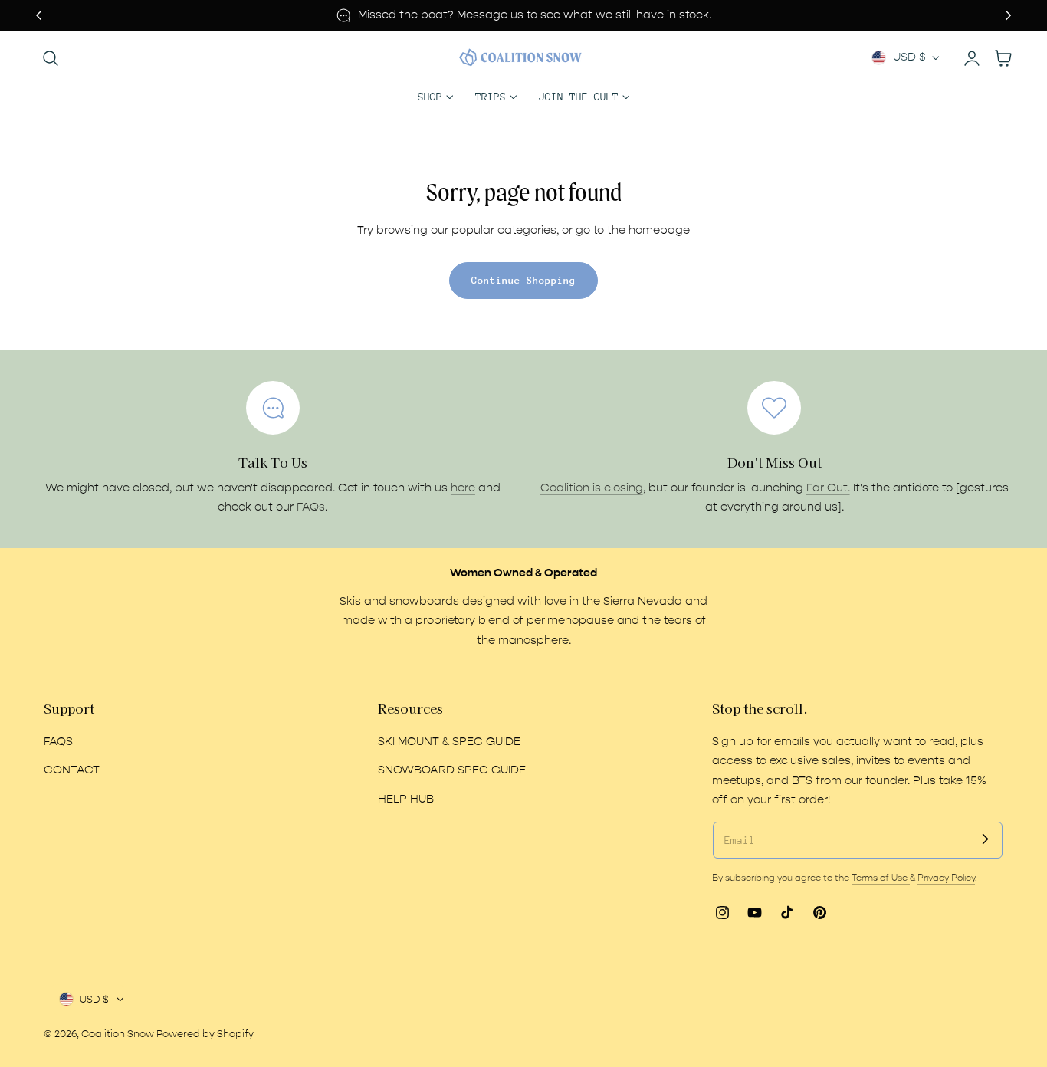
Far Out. (828, 487)
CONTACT (72, 769)
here (463, 487)
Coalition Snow (117, 1033)
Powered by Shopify (205, 1033)
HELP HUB (406, 799)
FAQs (311, 507)
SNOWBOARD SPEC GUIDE (452, 769)
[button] (50, 57)
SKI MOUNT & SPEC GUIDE (449, 741)
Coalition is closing (591, 487)
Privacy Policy (946, 877)
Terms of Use (881, 877)
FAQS (58, 741)
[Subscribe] (985, 839)
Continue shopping (523, 280)
